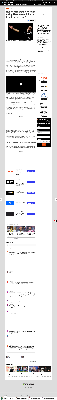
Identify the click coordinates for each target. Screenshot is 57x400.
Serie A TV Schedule (35, 0)
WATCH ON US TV (18, 4)
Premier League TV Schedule (21, 0)
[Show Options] (49, 137)
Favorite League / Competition (41, 135)
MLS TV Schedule (8, 0)
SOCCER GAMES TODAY (10, 4)
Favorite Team (39, 139)
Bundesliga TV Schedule (42, 0)
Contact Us (45, 391)
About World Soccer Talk (14, 391)
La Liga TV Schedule (28, 0)
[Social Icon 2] (28, 387)
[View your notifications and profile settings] (35, 248)
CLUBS (30, 4)
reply (9, 254)
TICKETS (43, 4)
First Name (39, 126)
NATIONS (34, 4)
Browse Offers (31, 171)
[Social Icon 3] (30, 387)
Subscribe (43, 144)
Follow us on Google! (32, 20)
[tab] (9, 248)
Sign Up (44, 82)
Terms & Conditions (30, 391)
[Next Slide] (35, 232)
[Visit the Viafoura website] (34, 361)
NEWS (5, 4)
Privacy (25, 391)
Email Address (39, 130)
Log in (32, 242)
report (34, 254)
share (32, 254)
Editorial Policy (36, 391)
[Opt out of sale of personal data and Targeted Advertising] (2, 398)
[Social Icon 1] (26, 387)
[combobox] (43, 137)
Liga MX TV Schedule (14, 0)
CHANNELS (39, 4)
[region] (21, 301)
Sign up (34, 242)
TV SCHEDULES (24, 4)
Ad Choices (40, 391)
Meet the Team (20, 391)
